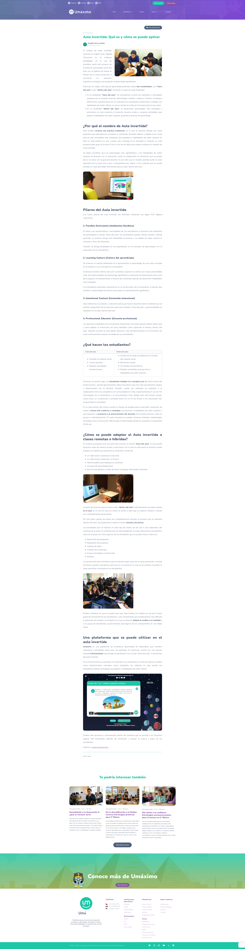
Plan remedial (128, 927)
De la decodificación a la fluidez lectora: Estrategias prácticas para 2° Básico (121, 814)
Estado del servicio (118, 945)
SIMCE (126, 919)
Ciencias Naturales (147, 932)
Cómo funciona (146, 904)
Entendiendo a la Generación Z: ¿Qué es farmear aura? (84, 813)
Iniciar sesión (158, 3)
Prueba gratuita (128, 910)
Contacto (168, 12)
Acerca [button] (154, 12)
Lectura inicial (146, 927)
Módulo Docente (147, 910)
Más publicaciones (154, 28)
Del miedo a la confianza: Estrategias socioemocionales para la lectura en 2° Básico (156, 815)
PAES (99, 3)
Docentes (126, 904)
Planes (142, 12)
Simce (92, 3)
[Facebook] (149, 945)
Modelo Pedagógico (166, 907)
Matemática (145, 922)
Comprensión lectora (148, 924)
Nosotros (163, 910)
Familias (83, 3)
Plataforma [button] (126, 12)
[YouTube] (163, 945)
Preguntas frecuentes (148, 915)
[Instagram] (154, 945)
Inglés (144, 930)
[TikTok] (159, 945)
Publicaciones (164, 904)
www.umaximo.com (100, 747)
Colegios (73, 3)
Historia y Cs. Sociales (148, 935)
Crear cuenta (171, 3)
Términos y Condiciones (105, 945)
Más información (122, 885)
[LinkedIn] (173, 945)
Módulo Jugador (147, 907)
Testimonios (127, 912)
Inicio (114, 12)
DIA (125, 922)
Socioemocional (146, 938)
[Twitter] (168, 945)
